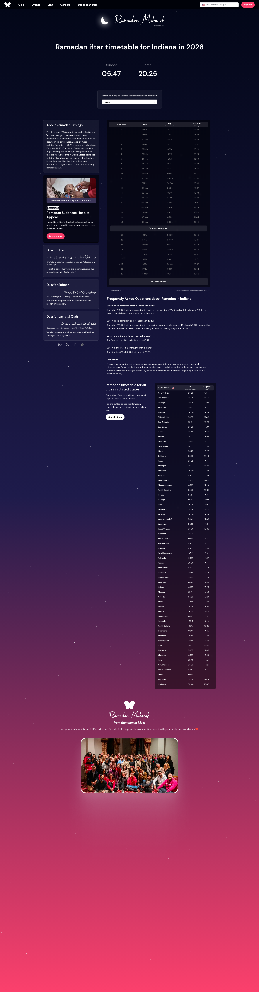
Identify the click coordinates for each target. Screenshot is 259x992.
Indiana (161, 587)
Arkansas (162, 582)
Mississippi (163, 567)
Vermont (162, 533)
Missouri (161, 592)
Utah (160, 645)
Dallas (160, 432)
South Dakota (164, 538)
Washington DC (165, 519)
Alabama (162, 655)
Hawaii (161, 606)
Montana (162, 635)
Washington (163, 640)
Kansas (161, 563)
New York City (164, 393)
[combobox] (129, 102)
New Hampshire (165, 553)
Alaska (161, 611)
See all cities (115, 417)
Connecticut (163, 577)
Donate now (55, 236)
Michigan (162, 466)
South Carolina (164, 669)
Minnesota (163, 509)
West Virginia (164, 529)
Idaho (160, 674)
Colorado (162, 650)
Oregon (161, 548)
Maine (160, 601)
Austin (161, 436)
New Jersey (163, 446)
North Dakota (164, 626)
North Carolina (164, 490)
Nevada (161, 597)
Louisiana (162, 684)
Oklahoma (162, 631)
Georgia (161, 499)
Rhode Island (163, 543)
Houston (162, 407)
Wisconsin (162, 524)
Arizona (161, 514)
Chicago (161, 402)
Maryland (162, 470)
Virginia (161, 475)
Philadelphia (163, 417)
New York (162, 441)
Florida (161, 495)
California (162, 456)
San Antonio (163, 422)
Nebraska (162, 558)
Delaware (162, 572)
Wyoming (162, 679)
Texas (160, 461)
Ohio (160, 504)
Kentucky (162, 621)
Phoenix (161, 412)
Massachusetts (165, 485)
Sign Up (248, 4)
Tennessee (163, 616)
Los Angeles (163, 398)
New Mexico (163, 665)
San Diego (162, 427)
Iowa (160, 660)
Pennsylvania (164, 480)
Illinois (160, 451)
